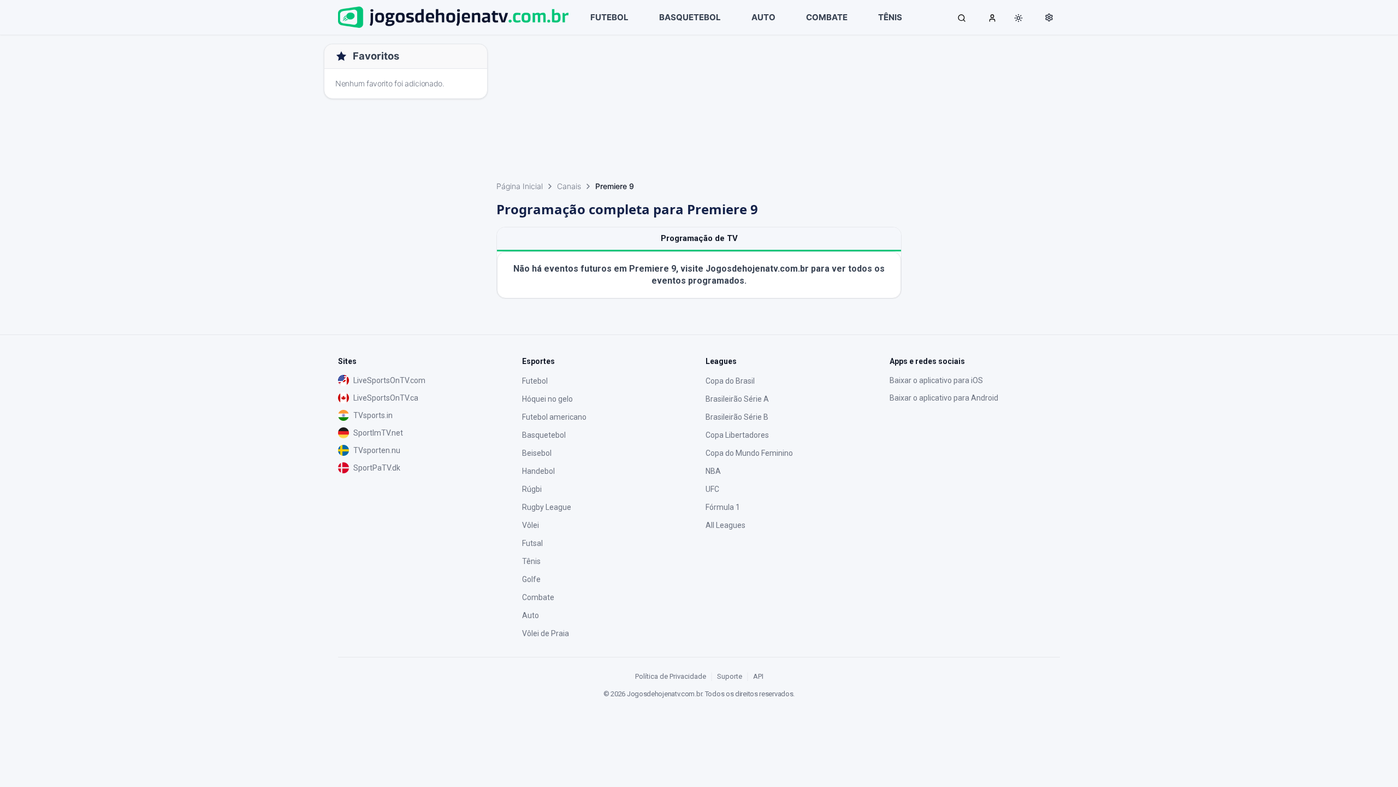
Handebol (538, 471)
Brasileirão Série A (737, 399)
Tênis (531, 561)
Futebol (535, 381)
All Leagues (725, 525)
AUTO (763, 17)
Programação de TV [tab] (699, 238)
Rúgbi (532, 489)
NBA (713, 471)
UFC (712, 489)
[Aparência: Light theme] (1018, 18)
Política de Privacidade (670, 676)
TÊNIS (890, 17)
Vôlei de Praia (545, 633)
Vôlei (530, 525)
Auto (530, 615)
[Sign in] (992, 17)
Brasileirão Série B (737, 417)
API (758, 676)
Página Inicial (519, 186)
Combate (538, 597)
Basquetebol (544, 435)
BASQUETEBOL (690, 17)
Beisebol (537, 453)
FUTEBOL (609, 17)
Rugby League (546, 507)
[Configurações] (1049, 17)
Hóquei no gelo (547, 399)
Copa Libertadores (737, 435)
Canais (569, 186)
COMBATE (827, 17)
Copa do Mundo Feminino (749, 453)
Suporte (729, 676)
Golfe (531, 579)
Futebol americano (554, 417)
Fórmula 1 (723, 507)
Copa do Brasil (730, 381)
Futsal (532, 543)
